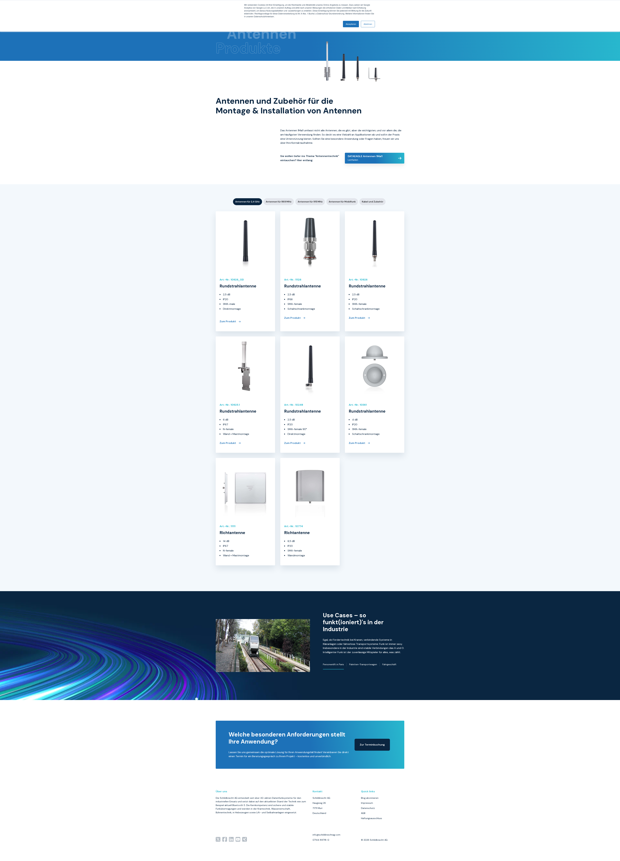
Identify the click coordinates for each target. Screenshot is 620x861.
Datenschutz (368, 808)
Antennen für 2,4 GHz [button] (247, 201)
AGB (363, 813)
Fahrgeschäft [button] (389, 664)
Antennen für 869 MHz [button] (278, 201)
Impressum (367, 802)
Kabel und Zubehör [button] (372, 201)
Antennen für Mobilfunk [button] (342, 201)
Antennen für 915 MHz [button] (310, 201)
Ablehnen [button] (368, 24)
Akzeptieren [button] (351, 24)
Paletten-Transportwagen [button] (363, 664)
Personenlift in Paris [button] (333, 664)
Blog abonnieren (369, 797)
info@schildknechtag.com (326, 834)
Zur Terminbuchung (372, 744)
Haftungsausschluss (371, 818)
